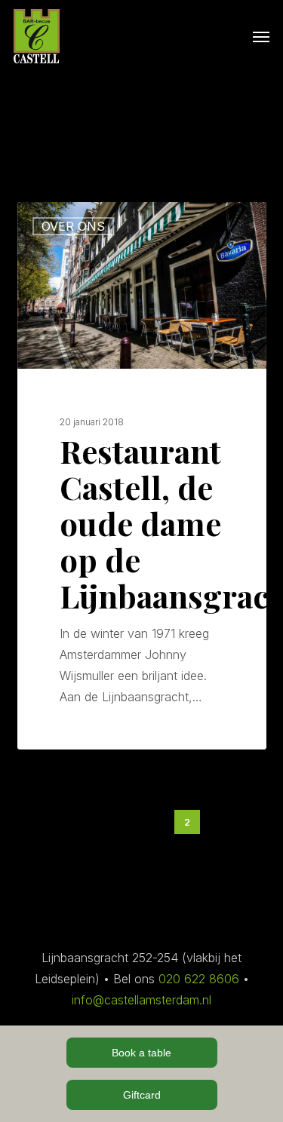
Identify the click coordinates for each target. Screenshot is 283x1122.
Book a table (141, 1053)
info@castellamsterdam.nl (141, 999)
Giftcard (142, 1095)
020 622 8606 (198, 978)
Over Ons (73, 226)
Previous (114, 822)
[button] (261, 36)
